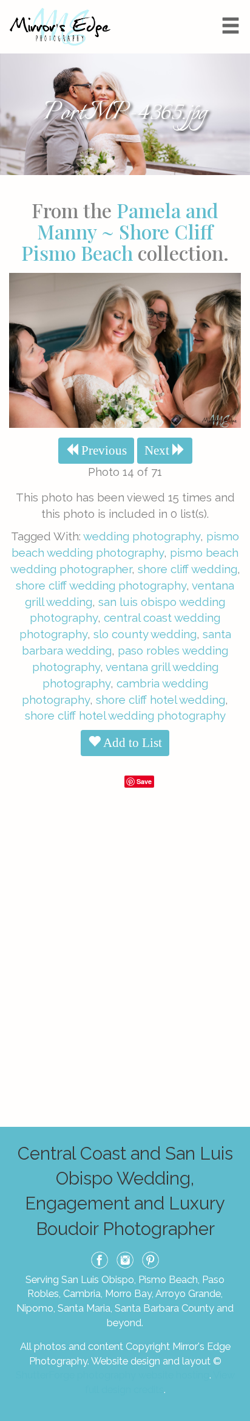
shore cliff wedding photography (101, 585)
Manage (234, 6)
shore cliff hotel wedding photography (125, 715)
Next (158, 450)
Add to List (131, 742)
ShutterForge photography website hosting (112, 1375)
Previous (102, 450)
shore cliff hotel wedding (160, 699)
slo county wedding (145, 634)
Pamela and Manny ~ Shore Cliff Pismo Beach (119, 231)
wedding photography (141, 536)
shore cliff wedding (187, 569)
